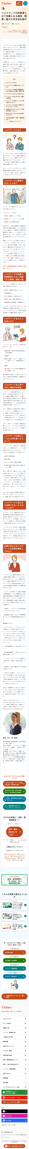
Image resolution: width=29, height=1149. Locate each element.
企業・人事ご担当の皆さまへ (11, 1064)
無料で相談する (19, 3)
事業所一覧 (6, 1028)
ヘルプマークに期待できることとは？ (14, 86)
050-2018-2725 (18, 856)
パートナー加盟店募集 (9, 1069)
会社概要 (5, 1082)
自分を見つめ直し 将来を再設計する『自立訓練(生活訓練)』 (13, 791)
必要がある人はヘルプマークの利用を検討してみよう (14, 110)
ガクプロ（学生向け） (11, 976)
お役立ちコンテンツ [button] (8, 1046)
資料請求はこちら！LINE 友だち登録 (11, 1092)
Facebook (9, 1120)
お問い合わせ (7, 1073)
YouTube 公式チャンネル (13, 1097)
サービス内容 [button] (7, 1023)
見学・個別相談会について (10, 1060)
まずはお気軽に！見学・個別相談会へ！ (14, 118)
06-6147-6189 (19, 860)
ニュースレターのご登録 (13, 1102)
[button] (25, 3)
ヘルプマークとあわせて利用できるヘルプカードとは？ (14, 105)
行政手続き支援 (7, 1055)
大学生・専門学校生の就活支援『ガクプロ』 (13, 799)
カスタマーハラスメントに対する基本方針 (13, 1134)
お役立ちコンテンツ (16, 30)
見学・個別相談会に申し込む (12, 832)
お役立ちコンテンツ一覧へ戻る (15, 996)
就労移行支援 (9, 952)
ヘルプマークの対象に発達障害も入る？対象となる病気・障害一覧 (14, 90)
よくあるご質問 (7, 1051)
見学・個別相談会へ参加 (15, 1146)
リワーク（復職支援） (11, 968)
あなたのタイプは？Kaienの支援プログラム (14, 114)
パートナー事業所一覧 (9, 1032)
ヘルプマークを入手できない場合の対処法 (14, 97)
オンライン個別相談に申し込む (17, 841)
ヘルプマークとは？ (10, 83)
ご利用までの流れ (8, 1037)
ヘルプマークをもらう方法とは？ (14, 94)
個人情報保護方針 (6, 1132)
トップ (9, 30)
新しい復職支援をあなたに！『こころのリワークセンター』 (13, 807)
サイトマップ (5, 1137)
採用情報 (5, 1078)
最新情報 (5, 1041)
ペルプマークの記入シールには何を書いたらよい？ (14, 101)
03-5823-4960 (12, 854)
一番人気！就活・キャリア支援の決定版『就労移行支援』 (13, 784)
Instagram (9, 1116)
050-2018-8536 (11, 858)
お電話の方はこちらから (13, 121)
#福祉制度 (4, 27)
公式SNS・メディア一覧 (8, 1125)
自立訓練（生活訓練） (11, 960)
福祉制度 (24, 30)
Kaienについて (7, 1019)
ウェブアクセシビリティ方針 (11, 1087)
